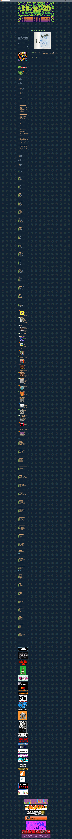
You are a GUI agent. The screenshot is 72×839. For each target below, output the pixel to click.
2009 (19, 164)
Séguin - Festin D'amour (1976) (24, 133)
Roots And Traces (21, 513)
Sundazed (20, 602)
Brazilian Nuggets (21, 442)
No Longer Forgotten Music (22, 485)
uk (19, 298)
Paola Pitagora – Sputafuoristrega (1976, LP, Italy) (25, 375)
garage (20, 220)
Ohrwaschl (20, 593)
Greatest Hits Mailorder (22, 620)
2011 (19, 161)
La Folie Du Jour (21, 468)
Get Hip (20, 584)
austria (20, 179)
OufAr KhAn (20, 493)
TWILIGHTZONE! (22, 336)
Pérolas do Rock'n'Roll (23, 364)
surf (19, 290)
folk (19, 214)
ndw (19, 254)
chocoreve (20, 445)
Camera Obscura (21, 577)
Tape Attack (20, 526)
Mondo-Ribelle (21, 479)
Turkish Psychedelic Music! (22, 537)
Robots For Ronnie (21, 509)
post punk (20, 270)
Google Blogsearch (21, 551)
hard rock (20, 228)
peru (19, 264)
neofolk (20, 256)
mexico (20, 247)
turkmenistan (20, 297)
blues (19, 185)
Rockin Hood (20, 512)
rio (19, 279)
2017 (19, 155)
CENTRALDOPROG (22, 372)
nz (19, 262)
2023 (19, 82)
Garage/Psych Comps (22, 559)
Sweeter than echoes (23, 431)
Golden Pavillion (21, 585)
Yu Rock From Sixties (21, 545)
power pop (20, 271)
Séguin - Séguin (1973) (22, 138)
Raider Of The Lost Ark (22, 503)
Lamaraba (20, 469)
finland (20, 213)
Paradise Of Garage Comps (22, 494)
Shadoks (20, 600)
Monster (20, 627)
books (19, 187)
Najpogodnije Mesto (21, 484)
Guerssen (20, 586)
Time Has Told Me (21, 534)
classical (20, 195)
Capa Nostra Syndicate (22, 444)
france (50, 53)
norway (20, 261)
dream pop (20, 204)
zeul (19, 306)
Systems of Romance (23, 356)
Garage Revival (21, 558)
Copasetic (20, 616)
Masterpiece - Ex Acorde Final (23, 477)
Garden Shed (20, 619)
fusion (19, 219)
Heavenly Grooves (21, 462)
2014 (19, 159)
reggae (20, 278)
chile (19, 194)
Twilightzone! (20, 538)
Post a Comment (34, 57)
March (20, 98)
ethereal (20, 210)
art (19, 177)
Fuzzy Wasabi (21, 458)
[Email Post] (53, 52)
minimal (20, 248)
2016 (19, 156)
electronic (44, 53)
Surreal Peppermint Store (22, 634)
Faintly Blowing (21, 453)
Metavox (20, 626)
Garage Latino (21, 459)
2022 (19, 83)
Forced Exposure (21, 618)
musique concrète (21, 253)
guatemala (20, 227)
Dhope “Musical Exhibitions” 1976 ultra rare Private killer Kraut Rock (25, 406)
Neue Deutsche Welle (21, 562)
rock (19, 280)
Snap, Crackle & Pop (21, 518)
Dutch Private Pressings (22, 450)
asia (19, 178)
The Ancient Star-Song (22, 528)
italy (19, 237)
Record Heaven (21, 629)
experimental (47, 53)
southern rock (20, 286)
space (19, 287)
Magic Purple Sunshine (22, 476)
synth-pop (20, 294)
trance (20, 295)
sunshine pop (20, 289)
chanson (20, 193)
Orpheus (20, 594)
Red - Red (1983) (22, 111)
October (21, 89)
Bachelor (20, 609)
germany (20, 222)
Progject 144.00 (21, 500)
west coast (20, 304)
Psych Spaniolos (21, 501)
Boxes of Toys (22, 385)
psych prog (52, 53)
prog (19, 272)
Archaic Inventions (22, 378)
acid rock (20, 171)
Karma (20, 587)
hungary (20, 229)
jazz (19, 239)
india (19, 231)
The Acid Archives (21, 567)
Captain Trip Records (21, 578)
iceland (20, 230)
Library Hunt (20, 470)
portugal (20, 269)
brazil (19, 188)
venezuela (20, 303)
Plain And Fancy (21, 496)
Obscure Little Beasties (22, 487)
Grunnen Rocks (21, 561)
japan (19, 238)
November (21, 88)
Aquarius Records (21, 608)
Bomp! (20, 610)
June (20, 94)
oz (19, 263)
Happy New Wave (21, 461)
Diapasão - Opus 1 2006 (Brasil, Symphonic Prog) (25, 418)
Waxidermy (20, 568)
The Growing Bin (21, 529)
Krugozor (20, 467)
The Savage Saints (22, 391)
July (20, 93)
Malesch (20, 625)
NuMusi (20, 628)
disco (19, 203)
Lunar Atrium (20, 475)
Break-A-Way (20, 576)
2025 (19, 79)
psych (19, 273)
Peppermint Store (21, 495)
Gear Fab (20, 583)
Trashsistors (20, 536)
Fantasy (20, 454)
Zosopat (20, 546)
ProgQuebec (20, 595)
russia (19, 281)
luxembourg (20, 245)
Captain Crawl (20, 550)
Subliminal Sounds (21, 601)
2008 (19, 165)
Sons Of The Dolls (21, 520)
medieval (20, 246)
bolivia (19, 186)
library (19, 244)
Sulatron (20, 633)
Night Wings (20, 592)
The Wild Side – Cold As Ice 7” (23, 357)
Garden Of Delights (21, 460)
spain (19, 288)
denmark (20, 202)
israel (19, 236)
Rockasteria (21, 317)
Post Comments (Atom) (38, 60)
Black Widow (20, 575)
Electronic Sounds (21, 451)
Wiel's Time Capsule (21, 543)
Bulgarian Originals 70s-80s (22, 443)
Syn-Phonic (20, 635)
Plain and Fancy (22, 310)
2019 (19, 152)
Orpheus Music (21, 492)
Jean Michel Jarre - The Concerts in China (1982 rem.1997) (25, 424)
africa (19, 172)
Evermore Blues (21, 452)
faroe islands (20, 212)
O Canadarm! (20, 486)
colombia (20, 196)
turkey (20, 296)
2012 (19, 160)
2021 (19, 84)
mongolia (20, 252)
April (20, 97)
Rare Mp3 (20, 504)
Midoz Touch (20, 478)
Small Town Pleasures (22, 517)
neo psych (20, 255)
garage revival (21, 221)
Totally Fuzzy (20, 535)
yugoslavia (20, 305)
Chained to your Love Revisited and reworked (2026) (25, 361)
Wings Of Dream (21, 544)
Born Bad (20, 611)
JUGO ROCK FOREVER (23, 333)
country (20, 197)
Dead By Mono (21, 617)
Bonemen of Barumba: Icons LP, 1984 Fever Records (25, 399)
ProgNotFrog (22, 409)
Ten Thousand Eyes (22, 397)
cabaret (20, 189)
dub (19, 205)
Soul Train (20, 521)
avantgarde (20, 180)
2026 (19, 78)
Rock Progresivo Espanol (22, 510)
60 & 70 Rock (20, 441)
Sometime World (21, 519)
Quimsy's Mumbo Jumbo (22, 502)
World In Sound (21, 603)
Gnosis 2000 (20, 560)
